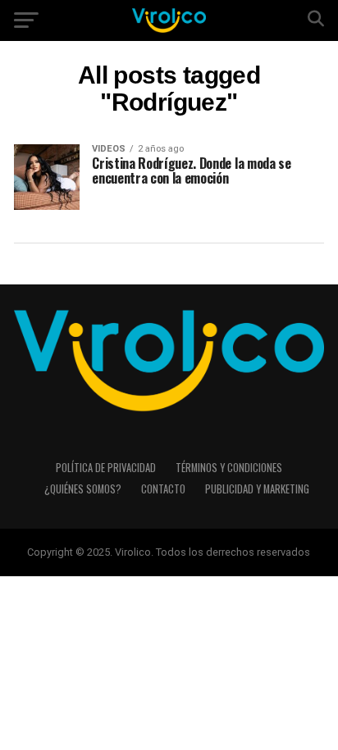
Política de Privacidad (106, 467)
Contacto (163, 489)
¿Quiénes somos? (82, 489)
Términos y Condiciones (229, 467)
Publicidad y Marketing (257, 489)
